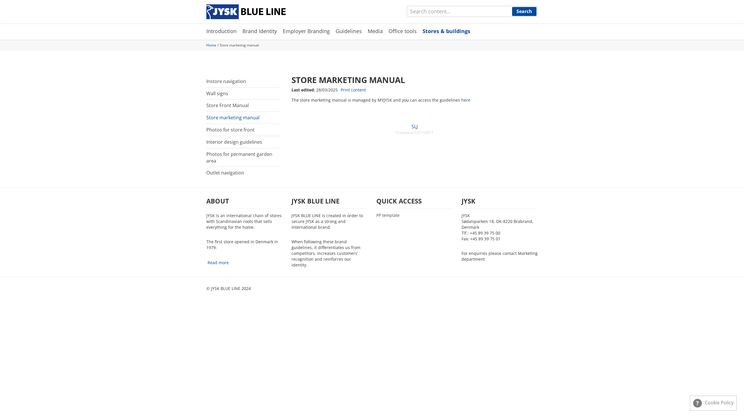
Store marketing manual (233, 117)
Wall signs (217, 93)
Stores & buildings (446, 31)
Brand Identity (259, 31)
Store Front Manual (227, 105)
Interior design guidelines (234, 142)
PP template (388, 215)
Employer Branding (306, 31)
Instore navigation (226, 81)
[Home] (246, 11)
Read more (218, 262)
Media (375, 31)
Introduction (221, 31)
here (465, 100)
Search (524, 11)
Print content (353, 90)
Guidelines (349, 31)
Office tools (403, 31)
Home (211, 45)
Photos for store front (230, 130)
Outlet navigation (225, 173)
